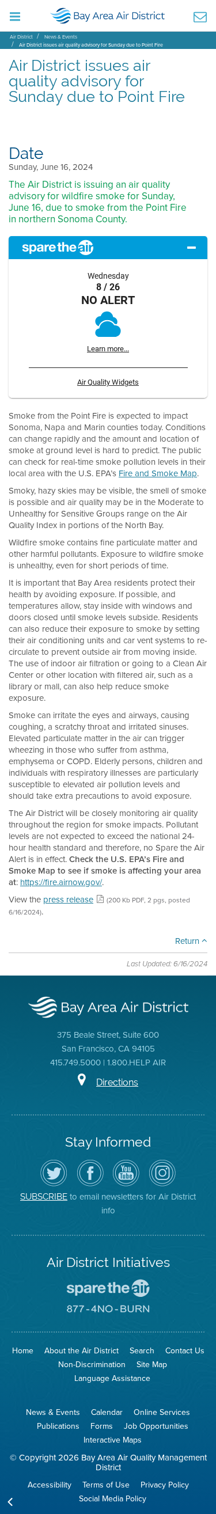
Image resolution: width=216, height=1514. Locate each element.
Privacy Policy (165, 1484)
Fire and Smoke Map (158, 473)
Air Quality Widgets (108, 382)
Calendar (107, 1412)
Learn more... (108, 348)
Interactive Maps (113, 1439)
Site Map (152, 1364)
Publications (58, 1426)
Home (22, 1350)
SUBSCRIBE (43, 1196)
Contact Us (184, 1350)
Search (142, 1350)
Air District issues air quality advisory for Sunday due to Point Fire (91, 44)
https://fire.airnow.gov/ (61, 882)
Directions (117, 1082)
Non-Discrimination (92, 1364)
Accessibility (49, 1484)
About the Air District (81, 1350)
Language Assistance (112, 1378)
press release (68, 899)
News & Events (60, 36)
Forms (101, 1426)
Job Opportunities (156, 1426)
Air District (21, 36)
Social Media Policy (112, 1498)
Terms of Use (106, 1484)
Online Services (162, 1412)
